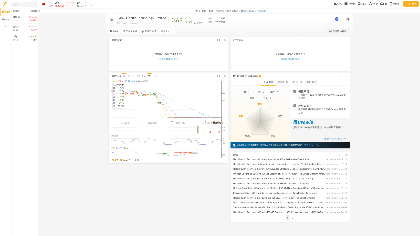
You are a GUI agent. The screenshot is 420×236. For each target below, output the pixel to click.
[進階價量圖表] (337, 19)
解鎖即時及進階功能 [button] (255, 11)
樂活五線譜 (150, 31)
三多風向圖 (131, 31)
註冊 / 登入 (411, 3)
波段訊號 (297, 82)
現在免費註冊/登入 (168, 58)
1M (138, 76)
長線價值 (268, 82)
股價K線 (114, 31)
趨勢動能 (283, 82)
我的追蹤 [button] (6, 12)
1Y (154, 76)
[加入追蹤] (112, 20)
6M (149, 76)
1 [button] (287, 218)
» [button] (292, 218)
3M (144, 76)
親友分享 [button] (6, 19)
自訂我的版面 (337, 31)
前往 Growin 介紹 (311, 145)
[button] (24, 4)
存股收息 (311, 82)
